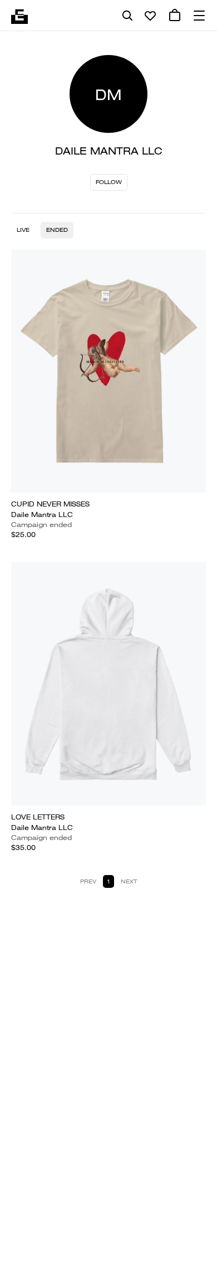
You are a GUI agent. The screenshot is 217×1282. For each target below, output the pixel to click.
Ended (57, 229)
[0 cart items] (174, 15)
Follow (109, 182)
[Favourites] (150, 15)
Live (23, 229)
